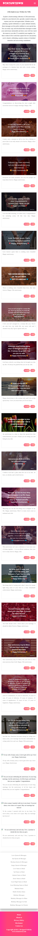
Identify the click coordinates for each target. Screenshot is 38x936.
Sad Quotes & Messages (19, 858)
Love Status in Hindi (19, 868)
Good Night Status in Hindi (19, 882)
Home (19, 915)
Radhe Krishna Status (19, 892)
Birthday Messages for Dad (19, 901)
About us (19, 917)
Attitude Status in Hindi (19, 875)
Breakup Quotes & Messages (19, 862)
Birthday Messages (19, 895)
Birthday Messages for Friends (19, 905)
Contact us (19, 926)
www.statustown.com (19, 931)
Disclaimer (19, 923)
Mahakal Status (19, 888)
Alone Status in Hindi (19, 878)
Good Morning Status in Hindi (19, 885)
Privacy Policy (19, 920)
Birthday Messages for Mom (19, 898)
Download (27, 75)
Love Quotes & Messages (19, 855)
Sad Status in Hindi (19, 872)
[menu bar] (34, 3)
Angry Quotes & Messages (19, 865)
